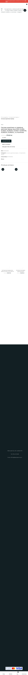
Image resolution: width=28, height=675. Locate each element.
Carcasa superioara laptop (7, 118)
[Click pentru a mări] (3, 10)
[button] (6, 267)
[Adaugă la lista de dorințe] (8, 267)
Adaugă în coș (6, 141)
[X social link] (2, 2)
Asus (2, 124)
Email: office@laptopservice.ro (15, 457)
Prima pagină (4, 117)
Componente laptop (13, 117)
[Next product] (5, 121)
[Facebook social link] (5, 159)
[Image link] (14, 398)
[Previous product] (2, 121)
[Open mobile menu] (1, 4)
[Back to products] (3, 121)
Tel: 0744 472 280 (15, 454)
